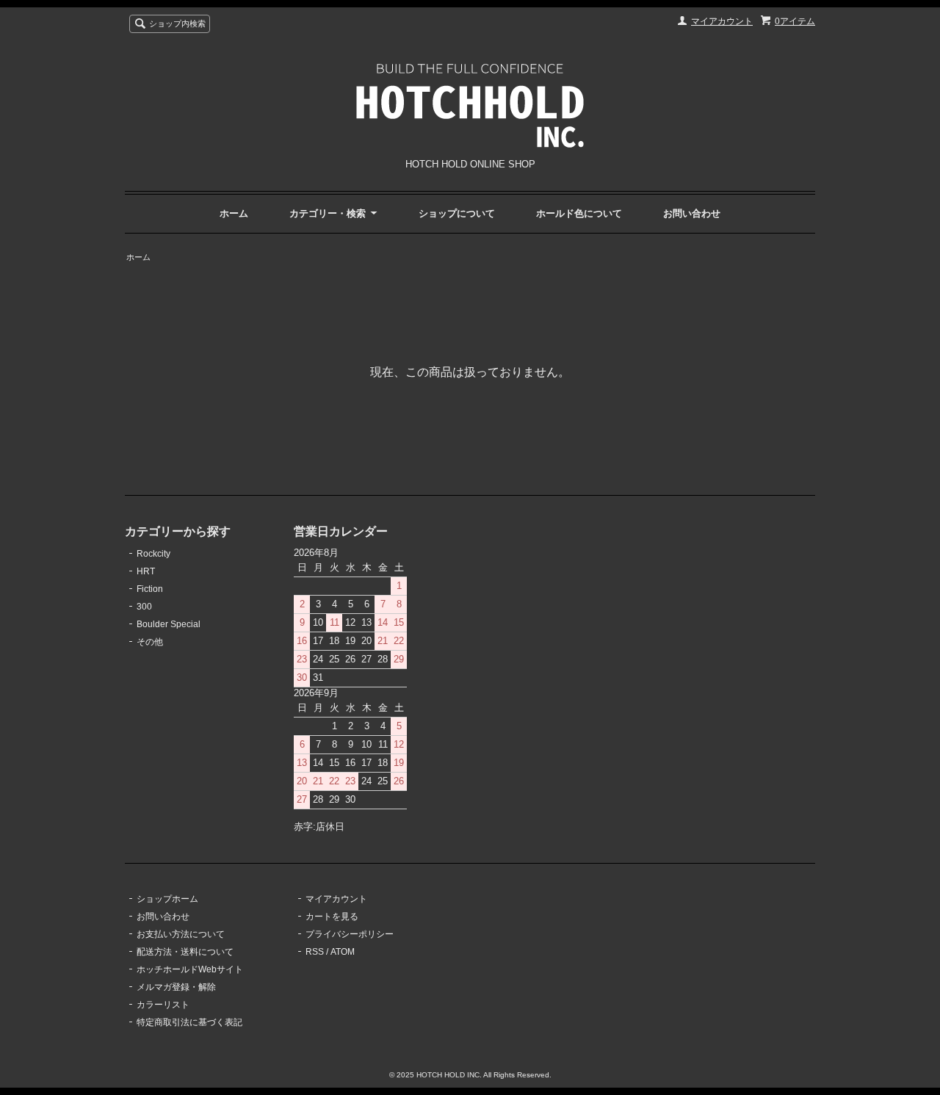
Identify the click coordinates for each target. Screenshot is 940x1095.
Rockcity (153, 554)
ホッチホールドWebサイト (190, 969)
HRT (146, 571)
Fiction (150, 589)
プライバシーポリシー (350, 934)
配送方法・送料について (185, 952)
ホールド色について (579, 213)
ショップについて (457, 213)
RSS (315, 952)
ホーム (234, 213)
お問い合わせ (691, 213)
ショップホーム (167, 899)
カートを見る (332, 916)
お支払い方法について (181, 934)
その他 (150, 642)
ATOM (342, 952)
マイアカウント (722, 21)
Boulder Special (168, 624)
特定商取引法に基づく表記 (189, 1022)
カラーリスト (163, 1005)
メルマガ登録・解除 (176, 987)
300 (144, 606)
